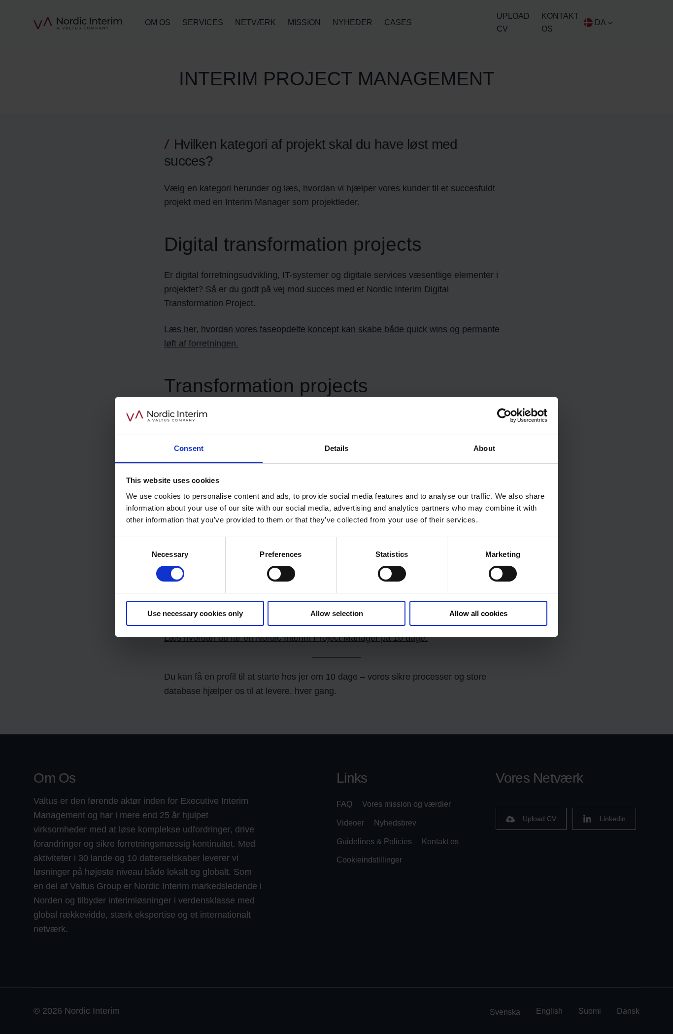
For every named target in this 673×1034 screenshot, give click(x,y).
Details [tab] (337, 448)
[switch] (281, 574)
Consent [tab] (188, 448)
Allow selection (336, 613)
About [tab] (484, 448)
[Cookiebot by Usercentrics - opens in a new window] (504, 415)
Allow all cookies (478, 613)
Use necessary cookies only (195, 613)
